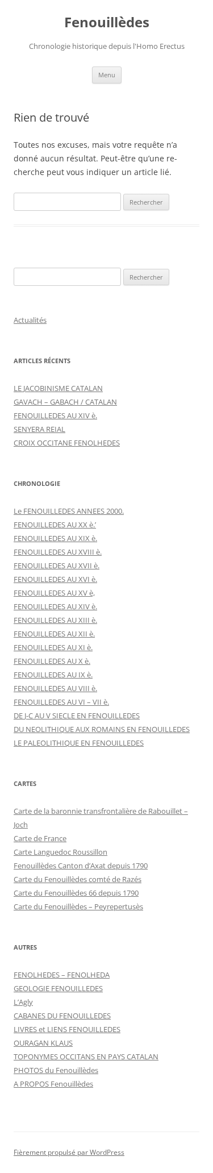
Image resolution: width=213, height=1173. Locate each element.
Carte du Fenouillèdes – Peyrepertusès (78, 906)
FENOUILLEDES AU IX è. (53, 674)
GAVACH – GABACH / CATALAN (65, 402)
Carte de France (40, 838)
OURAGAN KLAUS (43, 1043)
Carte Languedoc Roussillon (60, 852)
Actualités (30, 320)
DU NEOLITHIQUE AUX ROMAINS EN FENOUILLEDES (102, 729)
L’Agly (23, 1002)
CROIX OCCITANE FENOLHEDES (67, 443)
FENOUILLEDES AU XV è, (54, 593)
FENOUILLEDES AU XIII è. (55, 620)
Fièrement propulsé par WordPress (69, 1152)
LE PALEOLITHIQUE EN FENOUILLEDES (79, 743)
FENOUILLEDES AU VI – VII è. (61, 702)
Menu (106, 74)
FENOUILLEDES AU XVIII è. (58, 552)
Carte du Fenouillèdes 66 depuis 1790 (76, 893)
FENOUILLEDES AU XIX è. (55, 538)
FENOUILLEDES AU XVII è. (56, 565)
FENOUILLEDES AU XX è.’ (55, 524)
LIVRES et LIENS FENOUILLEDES (67, 1029)
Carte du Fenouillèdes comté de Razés (77, 879)
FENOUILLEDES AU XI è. (53, 647)
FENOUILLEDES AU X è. (52, 661)
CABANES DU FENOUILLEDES (62, 1015)
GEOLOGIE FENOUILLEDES (58, 988)
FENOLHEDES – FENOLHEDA (62, 975)
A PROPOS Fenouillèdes (53, 1084)
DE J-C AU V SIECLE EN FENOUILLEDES (77, 715)
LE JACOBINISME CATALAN (58, 388)
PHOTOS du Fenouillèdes (56, 1070)
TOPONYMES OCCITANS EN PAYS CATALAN (86, 1056)
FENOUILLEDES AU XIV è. (55, 415)
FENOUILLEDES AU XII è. (54, 634)
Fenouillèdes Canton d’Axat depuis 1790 (81, 865)
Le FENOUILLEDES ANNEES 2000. (69, 511)
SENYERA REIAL (39, 429)
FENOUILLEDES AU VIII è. (55, 688)
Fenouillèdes (106, 22)
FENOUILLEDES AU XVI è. (55, 579)
